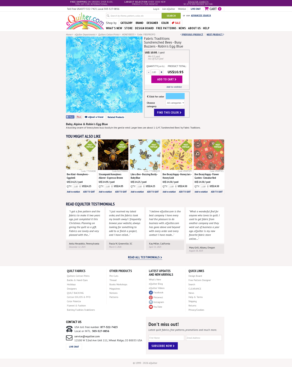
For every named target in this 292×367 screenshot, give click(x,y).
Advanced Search (201, 15)
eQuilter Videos (157, 288)
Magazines (114, 288)
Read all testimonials (144, 257)
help (206, 28)
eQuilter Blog (156, 283)
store (128, 28)
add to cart (166, 79)
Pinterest (158, 297)
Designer (152, 23)
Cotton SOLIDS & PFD (78, 297)
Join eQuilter (168, 8)
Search (171, 15)
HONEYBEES (128, 34)
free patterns (166, 28)
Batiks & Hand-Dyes (77, 280)
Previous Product (192, 34)
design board (144, 28)
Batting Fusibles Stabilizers (81, 309)
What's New (155, 279)
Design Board (195, 275)
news (182, 28)
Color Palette (74, 301)
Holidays (71, 284)
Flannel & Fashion (76, 305)
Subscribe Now (162, 346)
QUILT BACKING (75, 292)
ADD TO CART (89, 191)
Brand (139, 23)
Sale (178, 23)
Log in (156, 8)
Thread (112, 280)
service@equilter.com (87, 336)
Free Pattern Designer (199, 280)
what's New (114, 28)
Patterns (113, 297)
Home (69, 34)
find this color (168, 112)
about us (194, 28)
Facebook (158, 292)
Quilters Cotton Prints (108, 34)
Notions (113, 292)
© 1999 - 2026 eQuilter (145, 362)
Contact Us (73, 322)
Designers (72, 288)
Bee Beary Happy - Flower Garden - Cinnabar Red (207, 176)
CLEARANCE (194, 288)
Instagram (158, 302)
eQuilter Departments (85, 34)
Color (165, 23)
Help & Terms (195, 297)
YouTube (157, 306)
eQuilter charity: (198, 1)
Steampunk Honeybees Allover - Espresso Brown (111, 176)
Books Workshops (118, 284)
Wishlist (182, 8)
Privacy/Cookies (196, 309)
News (191, 292)
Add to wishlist (174, 86)
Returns (192, 305)
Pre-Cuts (113, 275)
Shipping (192, 301)
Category (126, 23)
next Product (215, 34)
